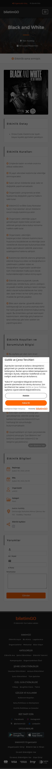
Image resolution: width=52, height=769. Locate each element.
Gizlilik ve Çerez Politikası (36, 387)
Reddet (26, 396)
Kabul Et (26, 403)
